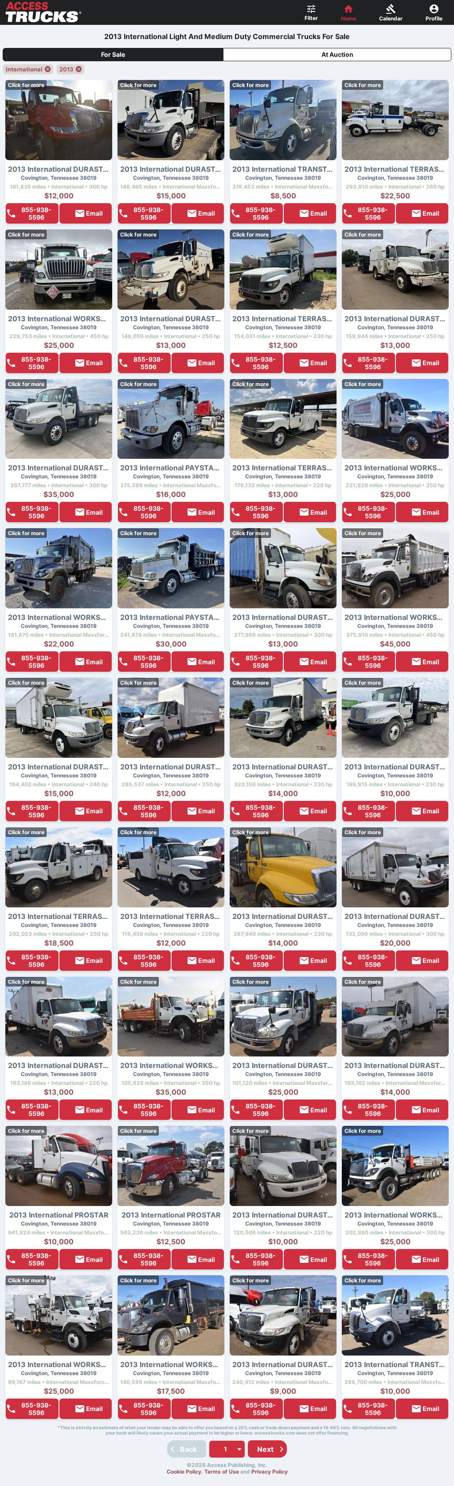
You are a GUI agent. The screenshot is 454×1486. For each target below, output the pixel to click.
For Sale (113, 54)
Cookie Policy (184, 1471)
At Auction (337, 54)
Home (348, 18)
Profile (434, 18)
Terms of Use (221, 1471)
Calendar (391, 18)
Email (94, 213)
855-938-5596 (36, 213)
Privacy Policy (269, 1471)
